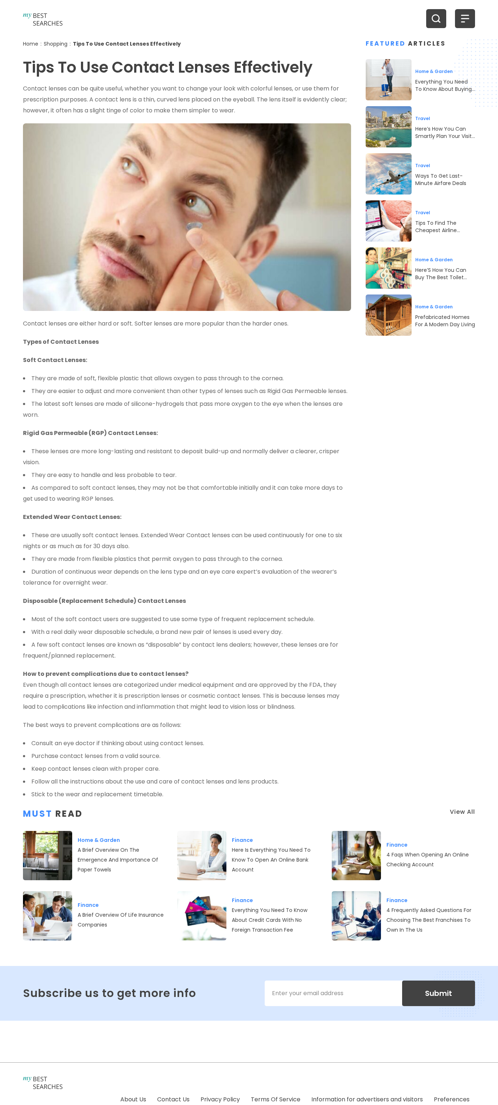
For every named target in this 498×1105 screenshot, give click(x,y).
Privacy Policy (220, 1099)
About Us (133, 1099)
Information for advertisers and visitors (367, 1099)
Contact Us (173, 1099)
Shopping (55, 43)
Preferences (452, 1099)
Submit (438, 993)
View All (462, 812)
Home (30, 43)
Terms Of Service (275, 1099)
